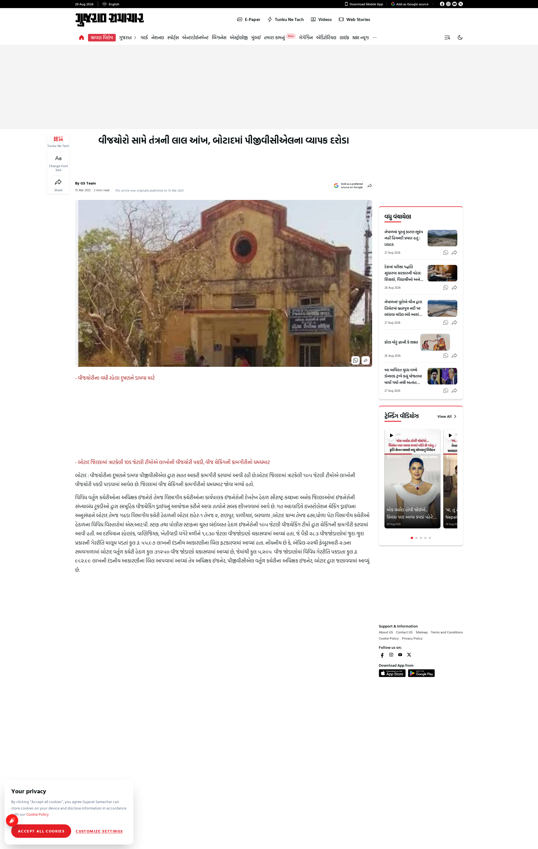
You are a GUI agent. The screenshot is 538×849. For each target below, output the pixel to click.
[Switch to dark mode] (460, 37)
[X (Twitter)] (460, 4)
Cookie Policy (389, 638)
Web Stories (358, 19)
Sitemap (422, 632)
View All (444, 416)
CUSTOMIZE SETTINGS (99, 831)
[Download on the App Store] (392, 673)
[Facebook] (442, 4)
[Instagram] (448, 4)
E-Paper (252, 19)
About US (386, 632)
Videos (325, 19)
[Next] (456, 484)
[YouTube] (454, 4)
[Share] (58, 182)
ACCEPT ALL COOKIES (41, 831)
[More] (374, 38)
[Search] (447, 37)
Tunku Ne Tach (289, 19)
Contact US (404, 632)
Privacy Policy (412, 638)
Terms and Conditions (447, 632)
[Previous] (385, 484)
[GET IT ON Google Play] (421, 673)
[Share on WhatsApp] (355, 360)
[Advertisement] (269, 87)
